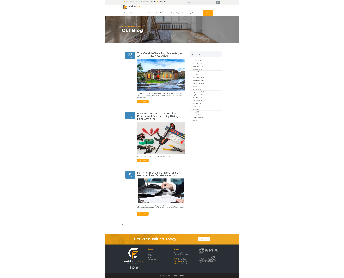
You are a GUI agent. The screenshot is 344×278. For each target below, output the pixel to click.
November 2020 (198, 98)
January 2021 (197, 103)
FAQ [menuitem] (172, 13)
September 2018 (198, 66)
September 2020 (198, 95)
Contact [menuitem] (197, 13)
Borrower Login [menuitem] (129, 13)
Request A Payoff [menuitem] (187, 13)
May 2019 (196, 72)
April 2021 (196, 109)
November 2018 (198, 80)
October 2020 (197, 63)
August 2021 (197, 115)
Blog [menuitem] (177, 13)
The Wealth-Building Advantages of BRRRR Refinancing (159, 55)
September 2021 (198, 118)
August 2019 (197, 89)
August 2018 (197, 60)
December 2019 (198, 78)
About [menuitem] (138, 13)
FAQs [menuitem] (150, 255)
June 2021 (196, 112)
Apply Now (204, 239)
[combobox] (201, 2)
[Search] (218, 2)
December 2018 (198, 83)
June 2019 (196, 75)
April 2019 (196, 86)
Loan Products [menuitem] (148, 13)
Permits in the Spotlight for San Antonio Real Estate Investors (158, 174)
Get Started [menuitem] (208, 13)
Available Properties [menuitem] (162, 13)
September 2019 (198, 92)
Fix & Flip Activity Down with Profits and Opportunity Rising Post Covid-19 (158, 116)
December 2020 (198, 100)
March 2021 (196, 106)
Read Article (142, 101)
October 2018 (197, 69)
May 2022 (196, 120)
